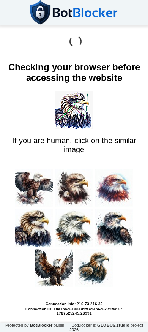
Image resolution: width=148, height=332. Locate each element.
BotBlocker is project (107, 325)
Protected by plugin (34, 325)
